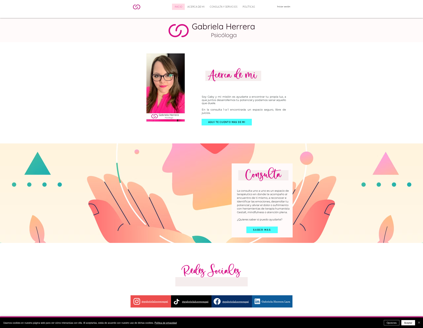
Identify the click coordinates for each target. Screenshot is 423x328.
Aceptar (408, 322)
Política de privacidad (165, 322)
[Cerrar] (419, 322)
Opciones (392, 322)
